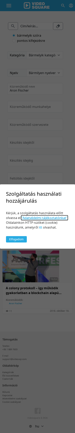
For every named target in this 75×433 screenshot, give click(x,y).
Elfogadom (16, 239)
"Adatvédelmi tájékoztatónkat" (44, 218)
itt (40, 227)
